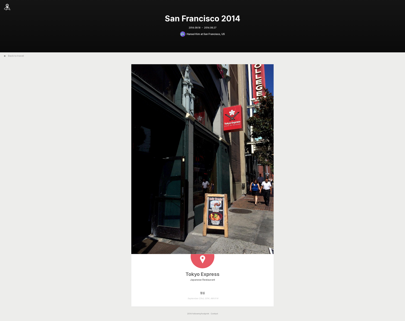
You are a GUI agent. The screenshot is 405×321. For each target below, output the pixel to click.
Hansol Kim (193, 34)
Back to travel (16, 55)
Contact (214, 314)
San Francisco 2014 (202, 18)
